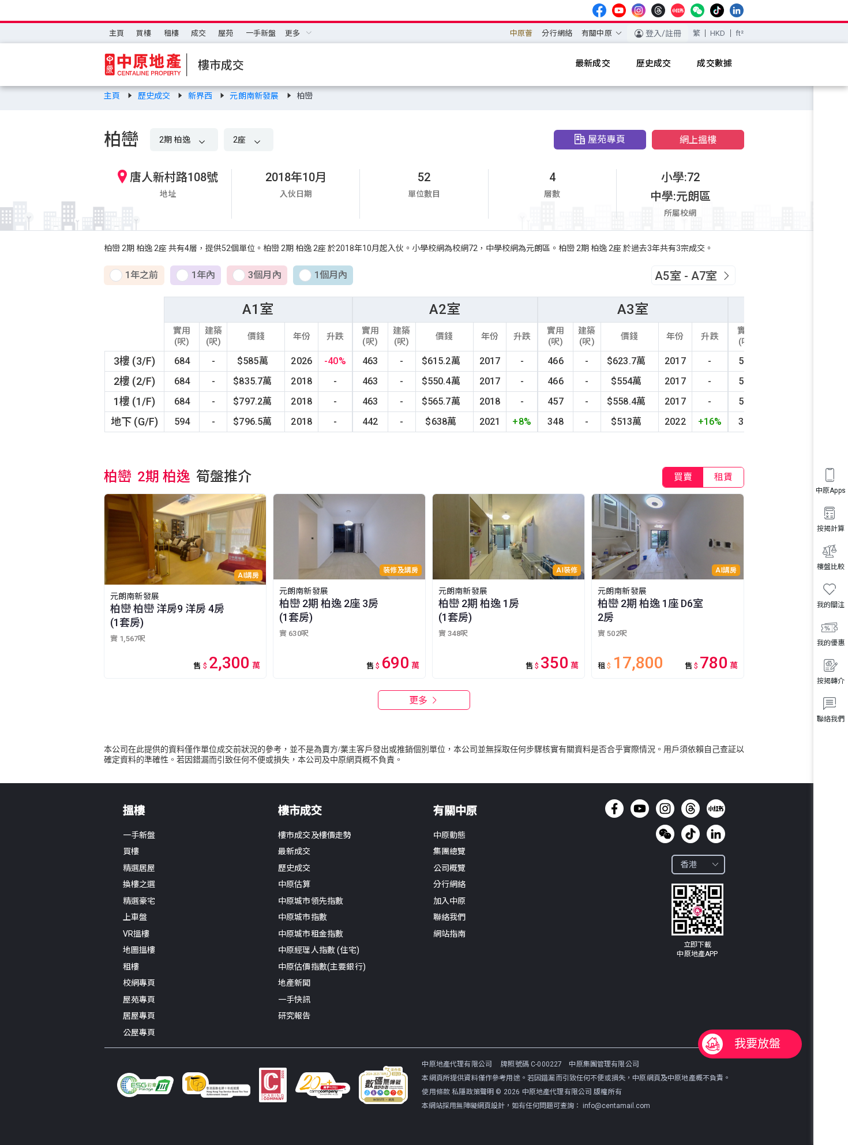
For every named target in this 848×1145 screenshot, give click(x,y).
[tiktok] (717, 10)
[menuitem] (116, 33)
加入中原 (449, 900)
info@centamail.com (616, 1106)
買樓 (143, 33)
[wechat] (697, 10)
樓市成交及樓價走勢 (314, 835)
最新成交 (294, 851)
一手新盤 (261, 33)
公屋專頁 (139, 1032)
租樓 (171, 33)
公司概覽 (449, 868)
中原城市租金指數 (310, 933)
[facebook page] (599, 10)
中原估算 (294, 884)
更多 (419, 700)
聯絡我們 (449, 917)
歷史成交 (155, 95)
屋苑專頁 (606, 139)
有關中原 (455, 810)
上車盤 (135, 917)
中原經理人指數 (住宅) (318, 950)
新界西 (201, 95)
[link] (113, 96)
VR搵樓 (136, 933)
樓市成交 (300, 810)
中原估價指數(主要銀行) (322, 966)
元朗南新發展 (255, 95)
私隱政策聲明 (473, 1092)
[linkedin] (737, 10)
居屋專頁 (139, 1015)
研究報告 (294, 1015)
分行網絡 (557, 33)
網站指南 (449, 933)
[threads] (658, 10)
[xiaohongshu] (678, 10)
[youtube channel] (619, 10)
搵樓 (134, 810)
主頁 (116, 33)
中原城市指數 (302, 917)
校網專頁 (139, 982)
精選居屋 (139, 868)
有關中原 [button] (596, 33)
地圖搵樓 (139, 950)
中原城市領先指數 (310, 900)
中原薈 (521, 33)
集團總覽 (449, 851)
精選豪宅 (139, 900)
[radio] (134, 276)
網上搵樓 (698, 139)
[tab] (683, 477)
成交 (198, 33)
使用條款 (437, 1092)
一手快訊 (294, 999)
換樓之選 (139, 884)
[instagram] (639, 10)
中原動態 (449, 835)
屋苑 (225, 33)
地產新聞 (294, 982)
